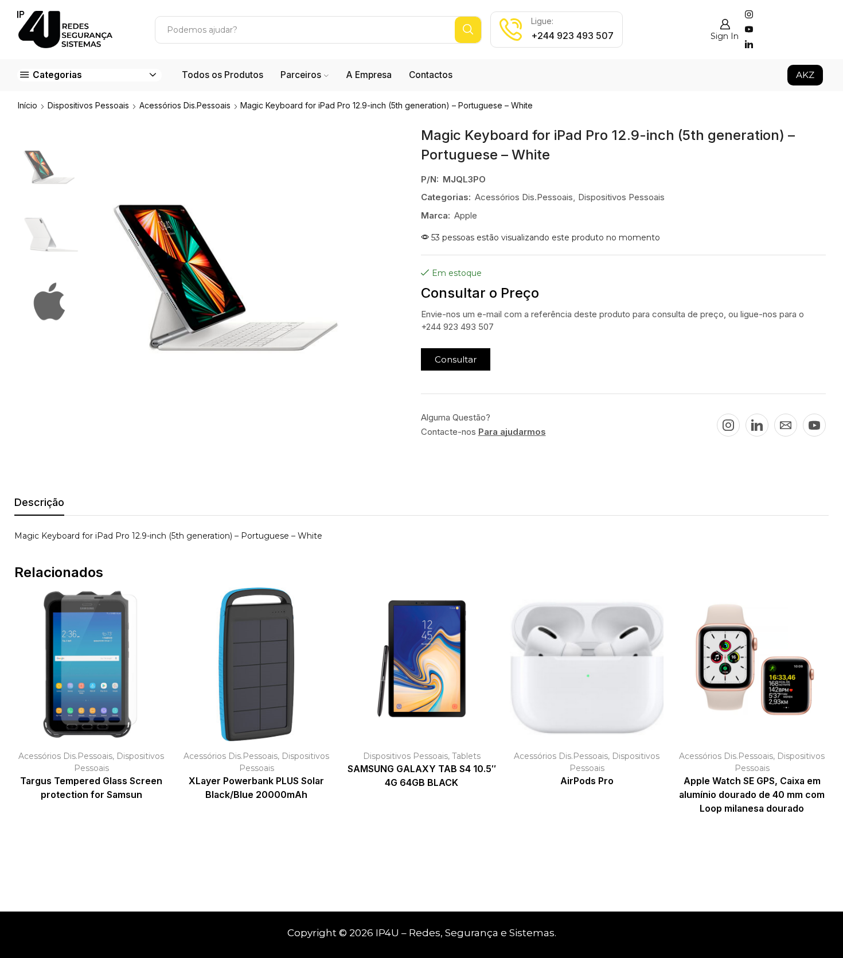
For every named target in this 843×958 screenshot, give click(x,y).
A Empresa (369, 74)
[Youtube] (749, 29)
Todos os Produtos (222, 74)
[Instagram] (749, 15)
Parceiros (300, 74)
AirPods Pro (587, 781)
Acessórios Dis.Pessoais (185, 105)
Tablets (466, 756)
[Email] (785, 425)
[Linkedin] (749, 44)
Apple (465, 215)
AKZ (805, 74)
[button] (455, 359)
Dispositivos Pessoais (88, 105)
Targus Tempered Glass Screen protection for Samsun (91, 788)
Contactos (430, 74)
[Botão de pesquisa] (468, 30)
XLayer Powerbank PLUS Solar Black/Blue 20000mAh (256, 788)
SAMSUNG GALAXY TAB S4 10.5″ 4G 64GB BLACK (422, 776)
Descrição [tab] (39, 502)
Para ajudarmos (512, 431)
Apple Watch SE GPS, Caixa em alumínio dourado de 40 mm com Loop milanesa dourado (752, 795)
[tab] (39, 505)
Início (27, 105)
